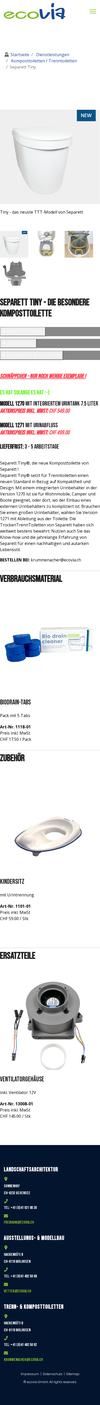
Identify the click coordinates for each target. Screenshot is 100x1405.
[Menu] (93, 11)
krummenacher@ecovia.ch (23, 1359)
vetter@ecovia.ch (17, 1291)
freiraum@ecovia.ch (19, 1222)
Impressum (30, 1374)
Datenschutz (52, 1374)
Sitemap (72, 1374)
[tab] (14, 244)
